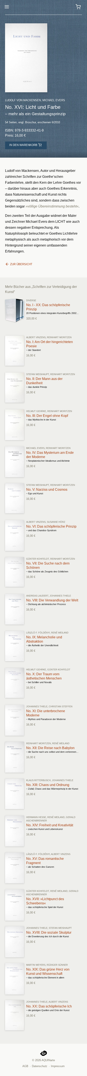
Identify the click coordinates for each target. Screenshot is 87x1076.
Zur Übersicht (20, 264)
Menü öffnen (6, 6)
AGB (25, 1066)
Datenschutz (39, 1066)
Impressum (58, 1066)
